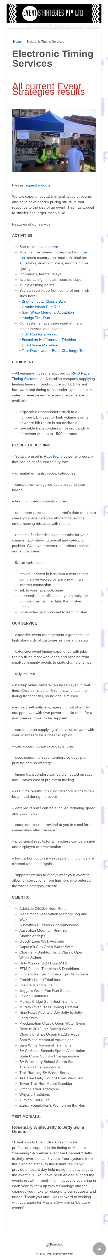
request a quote (37, 185)
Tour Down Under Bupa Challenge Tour (54, 350)
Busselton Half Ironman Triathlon (49, 340)
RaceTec (51, 456)
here (54, 247)
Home (17, 41)
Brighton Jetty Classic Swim (44, 301)
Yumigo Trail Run (36, 318)
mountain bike (76, 263)
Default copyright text (59, 1253)
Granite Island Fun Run (41, 307)
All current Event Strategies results (48, 89)
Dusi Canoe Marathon (40, 345)
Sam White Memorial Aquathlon (48, 312)
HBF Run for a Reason (41, 334)
